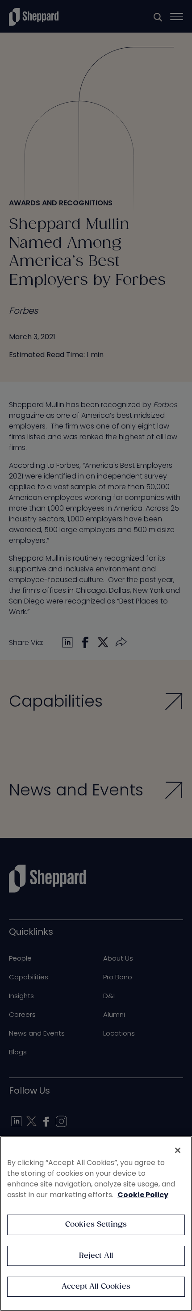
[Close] (178, 1150)
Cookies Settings (96, 1224)
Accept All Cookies (96, 1286)
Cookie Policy (142, 1195)
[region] (96, 1223)
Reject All (96, 1256)
